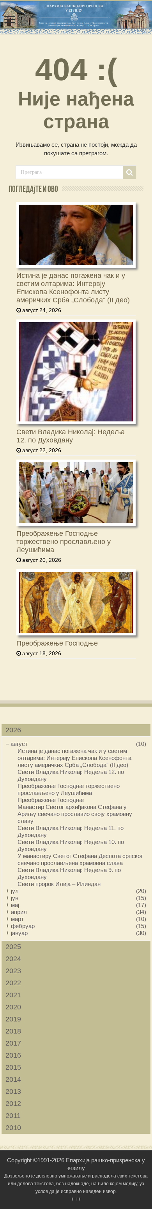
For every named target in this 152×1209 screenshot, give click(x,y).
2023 (13, 971)
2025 (13, 947)
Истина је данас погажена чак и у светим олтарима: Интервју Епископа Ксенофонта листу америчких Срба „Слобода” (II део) (73, 288)
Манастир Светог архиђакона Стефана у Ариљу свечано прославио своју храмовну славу (75, 814)
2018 (13, 1031)
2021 (13, 995)
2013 (13, 1091)
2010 (13, 1128)
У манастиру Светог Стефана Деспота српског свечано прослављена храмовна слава (80, 859)
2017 (13, 1043)
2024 (13, 959)
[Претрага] (129, 172)
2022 (13, 983)
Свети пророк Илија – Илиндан (59, 884)
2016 (13, 1055)
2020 (13, 1007)
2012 (13, 1103)
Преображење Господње (57, 643)
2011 (13, 1116)
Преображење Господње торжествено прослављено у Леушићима (63, 542)
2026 (13, 730)
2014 (13, 1079)
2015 (13, 1067)
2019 (13, 1019)
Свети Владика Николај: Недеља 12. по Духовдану (70, 436)
